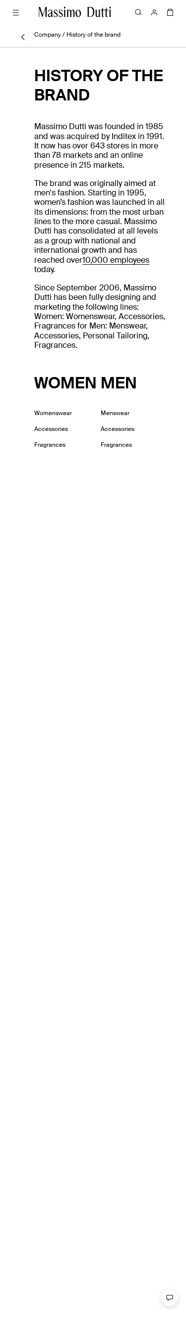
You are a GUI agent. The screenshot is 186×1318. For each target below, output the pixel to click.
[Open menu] (16, 12)
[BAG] (170, 12)
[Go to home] (75, 11)
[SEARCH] (138, 12)
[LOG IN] (154, 12)
